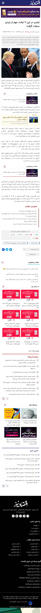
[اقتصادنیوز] (20, 504)
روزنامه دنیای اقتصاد (34, 569)
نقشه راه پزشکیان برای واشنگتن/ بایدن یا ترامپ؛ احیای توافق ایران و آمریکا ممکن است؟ (19, 215)
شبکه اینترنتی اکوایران (33, 572)
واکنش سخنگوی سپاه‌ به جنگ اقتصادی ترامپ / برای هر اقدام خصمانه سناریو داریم (21, 481)
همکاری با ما (34, 531)
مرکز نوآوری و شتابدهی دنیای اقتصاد (29, 587)
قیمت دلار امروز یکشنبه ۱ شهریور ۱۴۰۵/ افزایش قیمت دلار (22, 476)
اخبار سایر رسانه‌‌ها (13, 555)
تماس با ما (35, 528)
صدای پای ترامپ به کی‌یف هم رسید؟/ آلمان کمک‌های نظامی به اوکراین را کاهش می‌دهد (19, 220)
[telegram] (16, 516)
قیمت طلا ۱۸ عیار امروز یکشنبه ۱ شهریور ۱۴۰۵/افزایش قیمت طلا (20, 455)
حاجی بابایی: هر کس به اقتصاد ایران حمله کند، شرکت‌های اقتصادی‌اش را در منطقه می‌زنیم (20, 361)
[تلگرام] (10, 249)
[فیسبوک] (3, 249)
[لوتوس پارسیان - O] (20, 610)
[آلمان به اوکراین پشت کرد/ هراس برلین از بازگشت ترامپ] (34, 119)
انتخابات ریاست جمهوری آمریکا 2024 (15, 243)
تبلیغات (35, 525)
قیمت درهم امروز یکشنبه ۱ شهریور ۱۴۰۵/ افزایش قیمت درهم (21, 469)
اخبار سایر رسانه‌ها (29, 32)
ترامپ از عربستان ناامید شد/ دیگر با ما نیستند (25, 224)
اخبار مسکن (15, 547)
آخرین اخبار (34, 451)
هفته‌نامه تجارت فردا (33, 575)
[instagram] (20, 516)
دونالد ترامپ (34, 243)
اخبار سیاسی (15, 544)
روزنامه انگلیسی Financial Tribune (29, 578)
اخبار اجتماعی (15, 552)
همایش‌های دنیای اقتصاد (32, 584)
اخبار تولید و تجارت (32, 552)
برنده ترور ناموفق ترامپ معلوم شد (28, 211)
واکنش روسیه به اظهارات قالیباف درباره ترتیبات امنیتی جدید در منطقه (19, 367)
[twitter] (24, 516)
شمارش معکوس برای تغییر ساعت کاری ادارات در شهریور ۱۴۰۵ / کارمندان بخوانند (19, 384)
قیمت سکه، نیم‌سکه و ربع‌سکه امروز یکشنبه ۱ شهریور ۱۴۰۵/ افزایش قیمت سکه (21, 460)
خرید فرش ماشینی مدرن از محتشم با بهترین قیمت (22, 394)
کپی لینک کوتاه (35, 249)
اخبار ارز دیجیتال (33, 555)
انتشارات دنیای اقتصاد (33, 581)
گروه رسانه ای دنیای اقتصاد (32, 566)
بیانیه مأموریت (33, 534)
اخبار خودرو (34, 549)
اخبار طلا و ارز (34, 544)
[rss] (13, 516)
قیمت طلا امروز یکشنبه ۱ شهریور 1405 (27, 465)
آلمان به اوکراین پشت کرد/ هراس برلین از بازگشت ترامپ (15, 118)
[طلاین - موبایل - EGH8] (20, 13)
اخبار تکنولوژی (15, 549)
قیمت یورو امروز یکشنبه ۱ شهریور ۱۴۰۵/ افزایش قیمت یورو (21, 473)
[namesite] (35, 2)
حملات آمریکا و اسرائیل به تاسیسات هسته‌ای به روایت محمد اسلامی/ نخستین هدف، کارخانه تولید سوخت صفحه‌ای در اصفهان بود (19, 389)
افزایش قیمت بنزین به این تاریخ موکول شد (24, 372)
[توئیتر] (7, 249)
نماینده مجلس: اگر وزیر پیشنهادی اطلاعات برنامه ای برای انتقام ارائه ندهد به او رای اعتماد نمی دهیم (20, 378)
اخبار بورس (34, 547)
